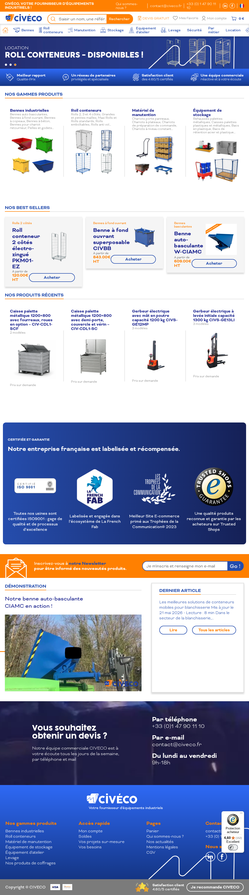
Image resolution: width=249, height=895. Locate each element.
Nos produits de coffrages (30, 863)
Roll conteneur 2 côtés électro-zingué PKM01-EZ (26, 248)
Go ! (235, 566)
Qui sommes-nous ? (127, 6)
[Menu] (241, 814)
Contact (214, 823)
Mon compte (217, 18)
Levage (12, 857)
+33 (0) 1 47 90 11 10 (201, 6)
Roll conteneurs (20, 836)
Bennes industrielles (24, 831)
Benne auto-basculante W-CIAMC (188, 243)
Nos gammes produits (31, 823)
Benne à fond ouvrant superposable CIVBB (111, 239)
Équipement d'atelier (24, 852)
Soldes (85, 836)
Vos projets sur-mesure (101, 841)
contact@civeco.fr (166, 6)
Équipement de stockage (29, 847)
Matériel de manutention (28, 841)
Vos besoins (90, 847)
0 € (241, 18)
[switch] (233, 847)
